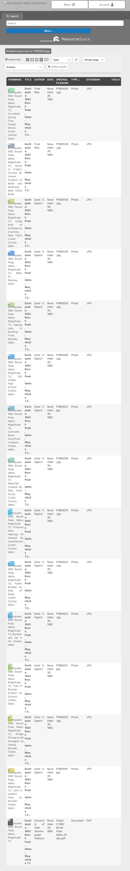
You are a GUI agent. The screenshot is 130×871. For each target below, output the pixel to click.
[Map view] (46, 60)
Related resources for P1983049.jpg (28, 51)
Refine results (58, 66)
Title (28, 79)
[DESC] (76, 59)
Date (50, 79)
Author (39, 79)
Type (74, 79)
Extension (93, 79)
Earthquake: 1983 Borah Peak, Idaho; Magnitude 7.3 (28, 842)
